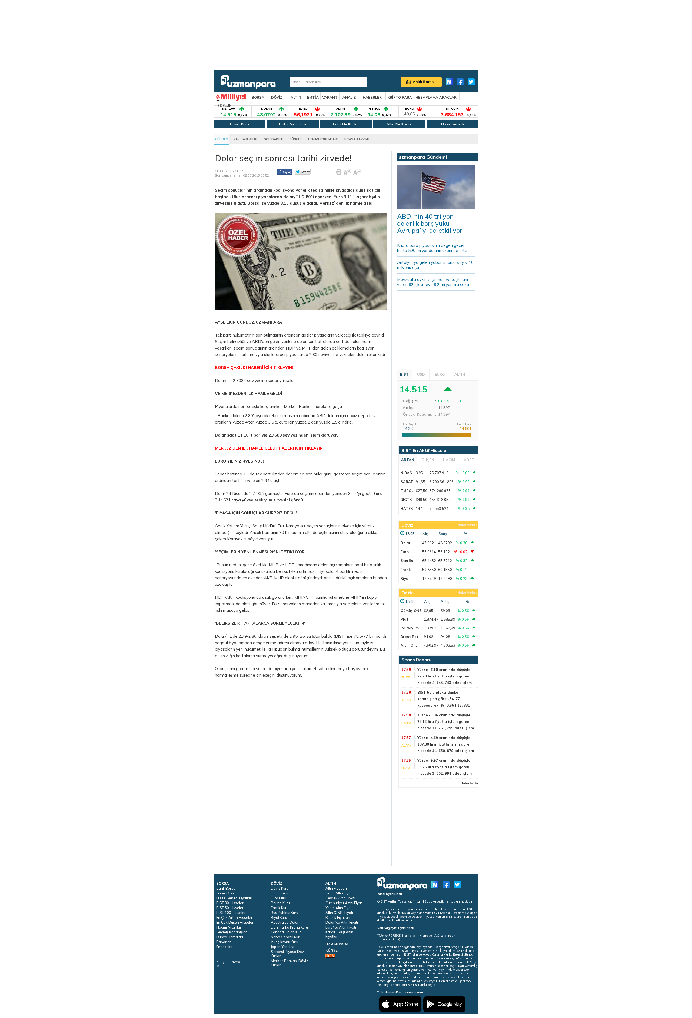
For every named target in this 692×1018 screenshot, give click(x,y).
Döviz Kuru (239, 124)
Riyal (405, 578)
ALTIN (296, 97)
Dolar (406, 543)
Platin (406, 619)
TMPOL (407, 490)
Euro (405, 552)
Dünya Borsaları (229, 937)
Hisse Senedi (452, 124)
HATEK (407, 508)
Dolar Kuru (279, 893)
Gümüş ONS (411, 610)
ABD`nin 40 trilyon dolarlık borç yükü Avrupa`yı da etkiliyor (430, 223)
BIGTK (406, 499)
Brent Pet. (410, 636)
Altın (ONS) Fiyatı (339, 912)
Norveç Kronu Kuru (286, 937)
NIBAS (406, 473)
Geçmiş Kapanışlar (231, 932)
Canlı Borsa (225, 888)
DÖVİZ (276, 97)
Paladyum (410, 628)
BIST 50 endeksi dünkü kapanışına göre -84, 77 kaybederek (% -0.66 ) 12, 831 (443, 698)
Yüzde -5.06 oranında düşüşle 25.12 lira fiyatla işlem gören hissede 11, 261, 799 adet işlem (445, 721)
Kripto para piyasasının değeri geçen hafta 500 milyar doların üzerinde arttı (432, 248)
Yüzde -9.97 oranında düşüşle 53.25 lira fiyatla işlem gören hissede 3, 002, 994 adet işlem (444, 767)
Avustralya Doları (285, 922)
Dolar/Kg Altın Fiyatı (341, 922)
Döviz (407, 525)
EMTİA (313, 97)
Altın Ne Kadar (399, 124)
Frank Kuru (279, 908)
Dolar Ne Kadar (293, 124)
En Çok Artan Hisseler (234, 917)
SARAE (407, 482)
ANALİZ (349, 97)
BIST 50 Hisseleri (230, 908)
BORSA (258, 97)
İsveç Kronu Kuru (284, 942)
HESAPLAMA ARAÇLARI (436, 97)
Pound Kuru (280, 903)
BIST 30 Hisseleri (230, 903)
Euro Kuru (278, 898)
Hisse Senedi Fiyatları (234, 898)
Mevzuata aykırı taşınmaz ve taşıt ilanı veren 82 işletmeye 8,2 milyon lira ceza (433, 282)
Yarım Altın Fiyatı (338, 908)
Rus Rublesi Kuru (284, 912)
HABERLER (372, 97)
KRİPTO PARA (399, 97)
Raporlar (223, 942)
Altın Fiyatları (336, 888)
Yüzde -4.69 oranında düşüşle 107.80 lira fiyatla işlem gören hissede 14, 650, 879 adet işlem (445, 744)
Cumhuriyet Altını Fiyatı (344, 903)
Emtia (407, 593)
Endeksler (224, 946)
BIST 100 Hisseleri (231, 912)
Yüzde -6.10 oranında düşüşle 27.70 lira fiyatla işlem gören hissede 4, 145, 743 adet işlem (444, 676)
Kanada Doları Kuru (287, 932)
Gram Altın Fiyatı (338, 893)
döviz (352, 415)
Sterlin (407, 560)
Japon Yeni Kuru (284, 946)
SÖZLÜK (224, 105)
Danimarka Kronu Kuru (289, 927)
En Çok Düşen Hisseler (235, 922)
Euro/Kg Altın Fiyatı (340, 927)
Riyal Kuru (279, 917)
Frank (406, 569)
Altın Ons (409, 645)
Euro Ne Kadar (346, 124)
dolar (302, 341)
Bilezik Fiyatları (337, 917)
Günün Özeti (226, 893)
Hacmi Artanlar (228, 927)
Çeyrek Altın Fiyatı (340, 898)
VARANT (330, 97)
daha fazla (466, 525)
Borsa (305, 636)
